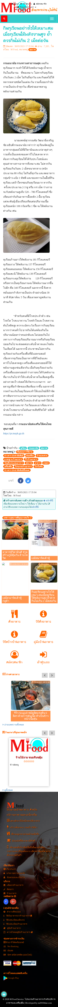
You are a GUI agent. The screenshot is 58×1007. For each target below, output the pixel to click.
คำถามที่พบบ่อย (13, 912)
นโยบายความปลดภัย (15, 873)
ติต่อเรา (10, 889)
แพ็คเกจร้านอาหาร (14, 885)
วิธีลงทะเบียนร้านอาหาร (16, 924)
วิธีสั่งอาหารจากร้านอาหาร (17, 916)
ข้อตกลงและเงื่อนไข (15, 877)
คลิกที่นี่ (49, 500)
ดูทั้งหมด (8, 790)
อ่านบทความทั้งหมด (14, 724)
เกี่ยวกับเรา (11, 869)
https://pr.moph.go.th (13, 433)
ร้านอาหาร (11, 893)
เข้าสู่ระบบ (27, 4)
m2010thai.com (45, 1003)
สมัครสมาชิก (41, 4)
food (15, 805)
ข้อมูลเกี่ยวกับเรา (26, 7)
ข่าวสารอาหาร (12, 675)
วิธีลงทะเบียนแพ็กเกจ (14, 920)
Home (16, 4)
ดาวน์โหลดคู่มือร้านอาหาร (18, 932)
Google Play (13, 978)
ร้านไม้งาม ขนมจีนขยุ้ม (29, 757)
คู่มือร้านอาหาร (14, 928)
